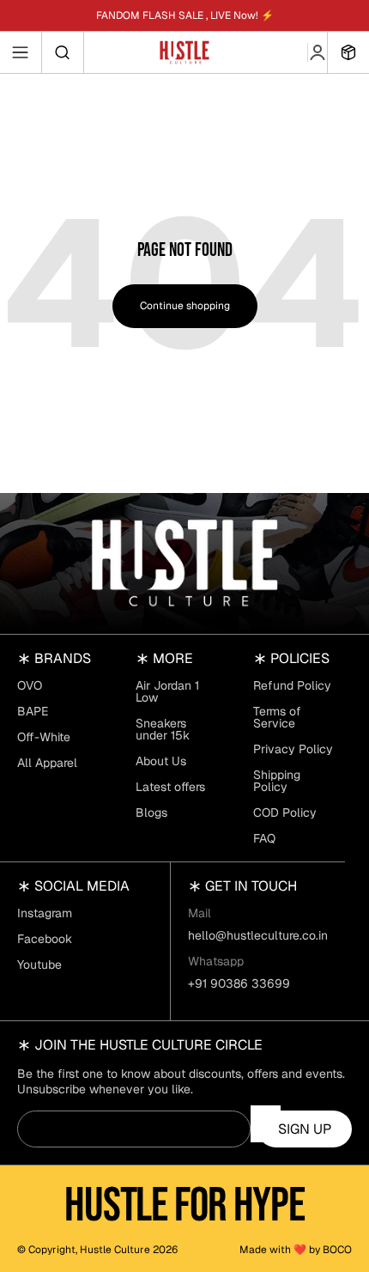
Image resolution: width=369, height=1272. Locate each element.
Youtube (39, 965)
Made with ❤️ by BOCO (295, 1250)
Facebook (44, 939)
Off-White (43, 737)
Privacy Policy (293, 749)
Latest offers (170, 787)
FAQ (264, 838)
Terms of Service (277, 717)
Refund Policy (292, 685)
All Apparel (47, 763)
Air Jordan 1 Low (167, 691)
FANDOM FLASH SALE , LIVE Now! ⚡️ (185, 15)
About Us (161, 761)
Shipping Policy (276, 781)
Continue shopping (185, 306)
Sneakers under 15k (163, 729)
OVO (29, 685)
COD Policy (285, 812)
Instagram (44, 913)
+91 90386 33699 (239, 983)
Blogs (151, 812)
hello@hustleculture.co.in (258, 935)
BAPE (32, 711)
